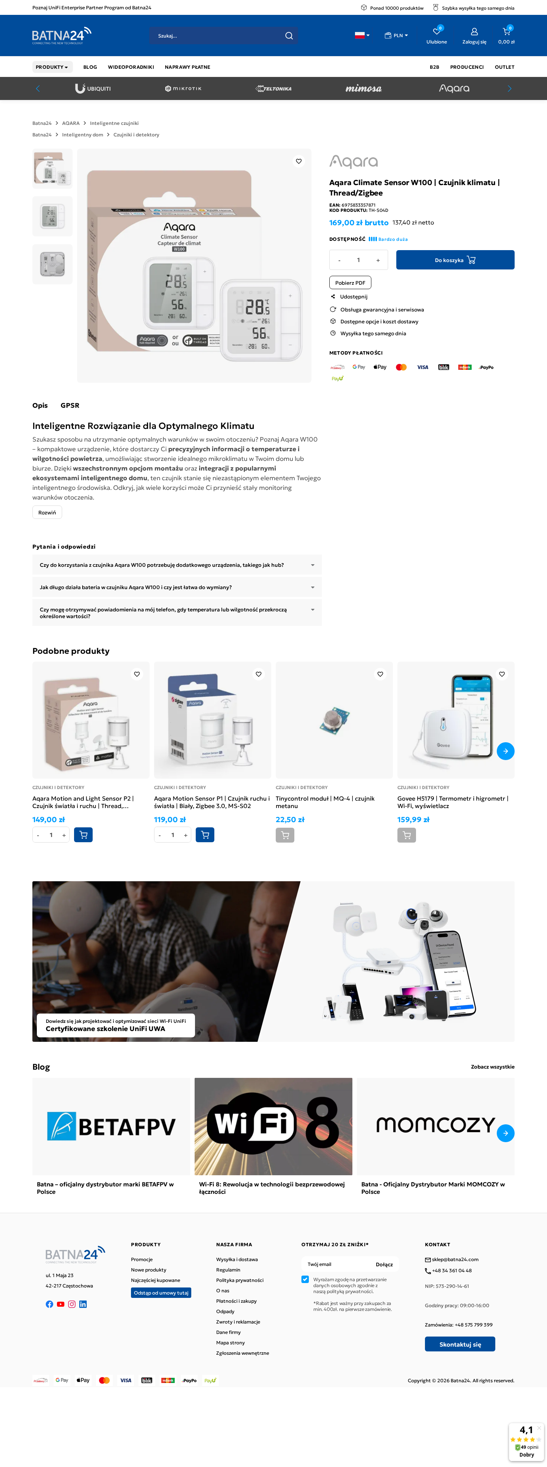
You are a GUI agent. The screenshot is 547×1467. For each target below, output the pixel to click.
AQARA (71, 123)
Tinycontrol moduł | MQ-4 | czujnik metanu (325, 801)
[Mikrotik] (183, 89)
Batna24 (42, 123)
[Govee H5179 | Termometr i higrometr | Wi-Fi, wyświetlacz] (456, 720)
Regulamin (228, 1270)
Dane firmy (228, 1332)
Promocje (142, 1259)
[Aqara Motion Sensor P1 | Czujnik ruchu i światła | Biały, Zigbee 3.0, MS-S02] (212, 720)
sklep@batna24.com (455, 1259)
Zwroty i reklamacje (238, 1322)
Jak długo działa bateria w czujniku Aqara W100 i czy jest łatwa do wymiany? (136, 587)
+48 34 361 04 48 (451, 1270)
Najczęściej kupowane (155, 1280)
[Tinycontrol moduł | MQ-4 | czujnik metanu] (334, 720)
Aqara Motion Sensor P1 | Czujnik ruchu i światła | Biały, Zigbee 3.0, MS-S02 (212, 801)
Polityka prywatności (239, 1280)
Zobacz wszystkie (493, 1066)
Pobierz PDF (350, 282)
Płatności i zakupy (236, 1301)
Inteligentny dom (82, 135)
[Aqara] (454, 89)
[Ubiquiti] (93, 89)
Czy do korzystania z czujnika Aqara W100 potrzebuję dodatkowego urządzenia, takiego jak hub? (162, 564)
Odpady (225, 1311)
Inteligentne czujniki (114, 123)
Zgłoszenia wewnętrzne (242, 1353)
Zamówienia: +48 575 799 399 (459, 1325)
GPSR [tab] (70, 405)
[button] (362, 35)
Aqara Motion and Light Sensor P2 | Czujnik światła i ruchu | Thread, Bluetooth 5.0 (83, 801)
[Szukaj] (289, 35)
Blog (41, 1066)
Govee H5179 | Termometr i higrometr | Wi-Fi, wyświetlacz (453, 801)
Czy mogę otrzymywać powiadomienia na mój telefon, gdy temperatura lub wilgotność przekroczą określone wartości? (163, 612)
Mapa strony (230, 1342)
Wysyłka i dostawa (237, 1259)
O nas (222, 1290)
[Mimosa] (364, 89)
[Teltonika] (273, 89)
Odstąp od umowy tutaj (161, 1292)
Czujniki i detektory (136, 135)
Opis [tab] (40, 405)
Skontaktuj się (460, 1344)
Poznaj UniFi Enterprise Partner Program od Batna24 (91, 7)
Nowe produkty (148, 1270)
